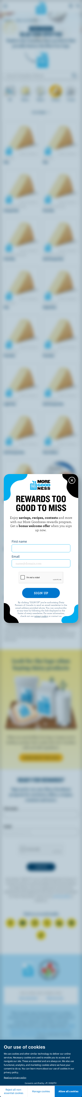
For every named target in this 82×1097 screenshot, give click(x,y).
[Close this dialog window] (71, 480)
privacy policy (41, 616)
